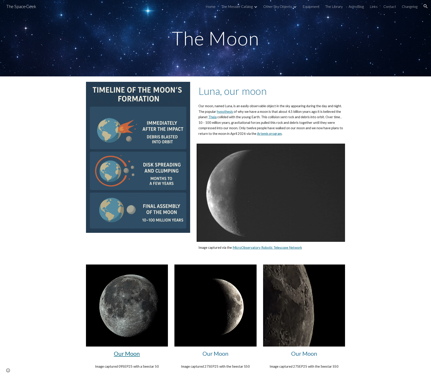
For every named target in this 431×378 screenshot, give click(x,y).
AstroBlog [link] (356, 6)
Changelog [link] (410, 6)
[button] (425, 6)
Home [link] (211, 6)
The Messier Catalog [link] (237, 6)
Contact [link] (389, 6)
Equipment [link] (311, 6)
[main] (215, 38)
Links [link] (374, 6)
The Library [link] (334, 6)
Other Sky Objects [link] (277, 6)
